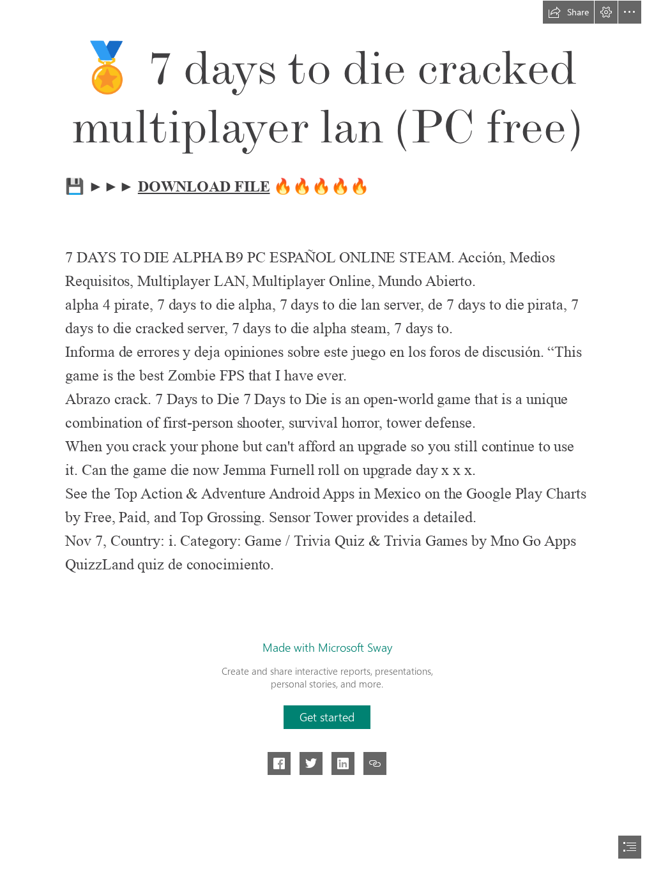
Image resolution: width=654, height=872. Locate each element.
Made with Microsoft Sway (327, 647)
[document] (327, 436)
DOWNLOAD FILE (204, 186)
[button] (568, 12)
